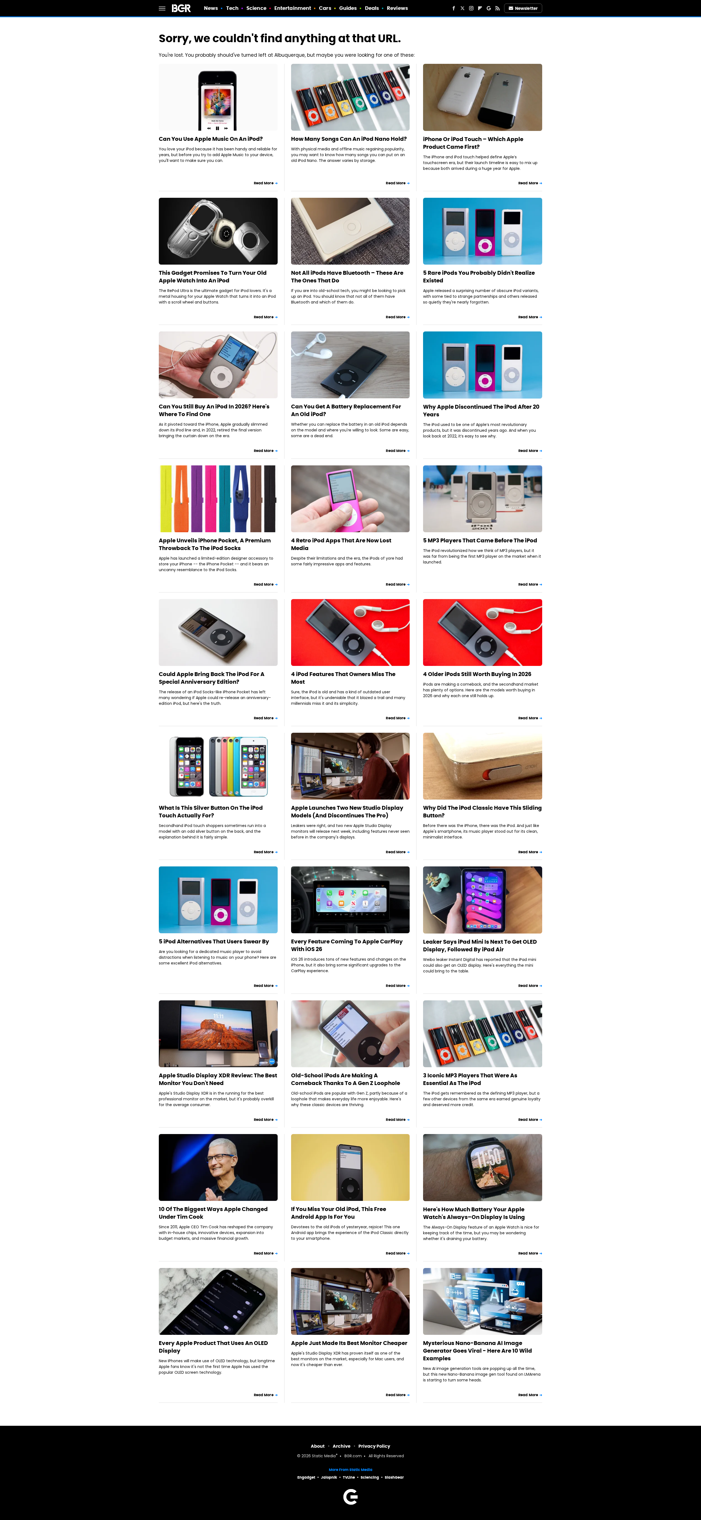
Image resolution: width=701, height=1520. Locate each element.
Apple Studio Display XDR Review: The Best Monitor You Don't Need (218, 1079)
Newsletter (526, 8)
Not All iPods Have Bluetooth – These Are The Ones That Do (347, 276)
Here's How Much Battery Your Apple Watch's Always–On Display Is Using (474, 1213)
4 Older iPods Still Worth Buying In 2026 (477, 674)
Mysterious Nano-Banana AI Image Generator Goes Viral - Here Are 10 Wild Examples (477, 1350)
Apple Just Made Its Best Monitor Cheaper (349, 1343)
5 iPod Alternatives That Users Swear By (214, 941)
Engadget (306, 1477)
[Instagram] (471, 8)
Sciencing (370, 1477)
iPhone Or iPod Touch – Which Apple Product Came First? (473, 143)
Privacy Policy (374, 1446)
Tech (232, 8)
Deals (372, 8)
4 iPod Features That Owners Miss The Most (343, 678)
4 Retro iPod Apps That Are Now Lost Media (341, 544)
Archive (341, 1446)
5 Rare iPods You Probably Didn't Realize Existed (479, 276)
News (211, 8)
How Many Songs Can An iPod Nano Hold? (349, 138)
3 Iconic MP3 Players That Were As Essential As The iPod (470, 1079)
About (318, 1446)
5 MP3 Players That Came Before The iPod (480, 540)
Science (256, 8)
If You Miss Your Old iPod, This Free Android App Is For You (338, 1213)
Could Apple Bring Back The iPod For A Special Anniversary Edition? (212, 678)
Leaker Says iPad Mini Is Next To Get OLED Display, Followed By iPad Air (480, 945)
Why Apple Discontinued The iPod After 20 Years (481, 410)
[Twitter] (462, 8)
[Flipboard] (480, 8)
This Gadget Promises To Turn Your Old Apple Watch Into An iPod (213, 276)
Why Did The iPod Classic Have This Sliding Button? (482, 811)
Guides (348, 8)
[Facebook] (454, 8)
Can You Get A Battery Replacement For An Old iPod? (346, 410)
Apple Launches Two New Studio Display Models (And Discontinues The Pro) (347, 811)
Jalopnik (329, 1477)
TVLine (349, 1477)
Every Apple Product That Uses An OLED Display (213, 1346)
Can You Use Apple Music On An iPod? (211, 138)
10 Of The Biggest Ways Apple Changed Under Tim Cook (213, 1213)
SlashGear (394, 1477)
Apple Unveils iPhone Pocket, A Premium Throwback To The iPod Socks (215, 544)
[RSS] (497, 8)
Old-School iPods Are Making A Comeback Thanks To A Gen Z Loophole (345, 1079)
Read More (264, 183)
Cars (325, 8)
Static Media (324, 1456)
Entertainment (292, 8)
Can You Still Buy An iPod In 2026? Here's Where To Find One (214, 410)
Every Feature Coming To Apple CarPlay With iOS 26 (347, 945)
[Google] (489, 8)
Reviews (397, 8)
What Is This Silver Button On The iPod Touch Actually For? (211, 811)
